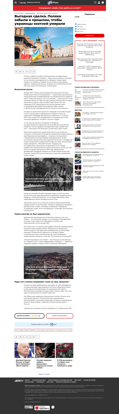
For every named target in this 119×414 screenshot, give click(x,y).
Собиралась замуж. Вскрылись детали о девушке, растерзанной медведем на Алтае (92, 97)
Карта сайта (50, 382)
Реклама (27, 380)
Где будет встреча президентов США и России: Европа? (93, 166)
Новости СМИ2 (44, 374)
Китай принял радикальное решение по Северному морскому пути (93, 138)
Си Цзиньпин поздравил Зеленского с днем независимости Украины (93, 119)
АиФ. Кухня (80, 31)
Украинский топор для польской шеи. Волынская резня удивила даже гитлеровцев (48, 180)
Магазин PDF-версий (89, 380)
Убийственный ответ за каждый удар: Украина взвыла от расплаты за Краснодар (90, 60)
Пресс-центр (77, 380)
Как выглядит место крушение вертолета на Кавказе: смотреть (92, 177)
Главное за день (81, 24)
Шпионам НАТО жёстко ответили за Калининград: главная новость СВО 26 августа (89, 45)
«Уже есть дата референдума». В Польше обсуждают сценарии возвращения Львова (47, 268)
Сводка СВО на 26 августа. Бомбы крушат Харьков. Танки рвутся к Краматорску (89, 53)
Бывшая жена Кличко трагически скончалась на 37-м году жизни (92, 125)
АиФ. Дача (80, 26)
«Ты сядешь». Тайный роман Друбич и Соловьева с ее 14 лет (92, 113)
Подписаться (89, 35)
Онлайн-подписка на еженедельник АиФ (60, 380)
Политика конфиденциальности (33, 402)
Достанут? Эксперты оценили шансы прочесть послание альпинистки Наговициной (93, 91)
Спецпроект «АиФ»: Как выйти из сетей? (59, 8)
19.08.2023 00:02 (19, 13)
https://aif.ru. (30, 399)
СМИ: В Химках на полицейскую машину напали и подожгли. (92, 160)
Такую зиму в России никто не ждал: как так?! (93, 172)
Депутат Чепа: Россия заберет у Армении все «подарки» (91, 144)
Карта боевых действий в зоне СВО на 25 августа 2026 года (89, 75)
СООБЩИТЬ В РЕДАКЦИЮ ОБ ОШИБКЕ (66, 382)
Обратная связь (29, 382)
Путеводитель (40, 382)
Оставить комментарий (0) (59, 315)
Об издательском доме (39, 380)
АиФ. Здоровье (81, 29)
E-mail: (77, 17)
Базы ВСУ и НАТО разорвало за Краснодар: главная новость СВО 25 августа (89, 68)
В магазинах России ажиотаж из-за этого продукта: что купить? (93, 155)
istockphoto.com (29, 67)
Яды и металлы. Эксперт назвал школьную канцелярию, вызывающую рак (92, 103)
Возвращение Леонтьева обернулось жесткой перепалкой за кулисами (93, 131)
